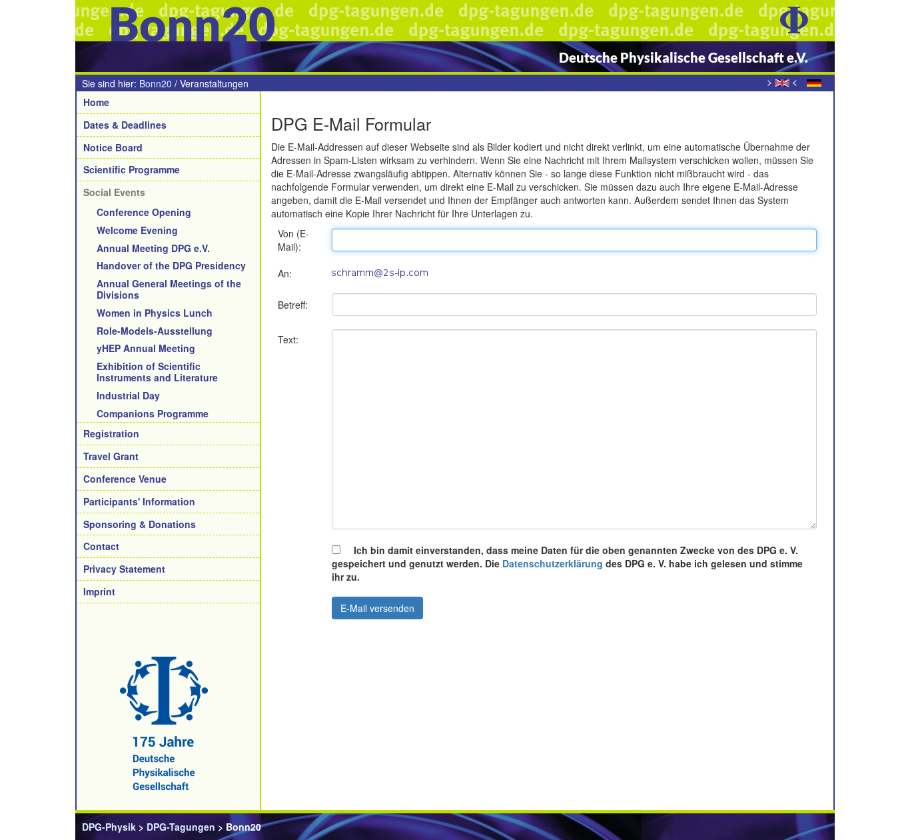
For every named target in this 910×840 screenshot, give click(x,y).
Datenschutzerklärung (552, 563)
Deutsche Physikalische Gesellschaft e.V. (683, 57)
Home (96, 102)
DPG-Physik (109, 826)
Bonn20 (155, 83)
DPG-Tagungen (181, 826)
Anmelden (805, 826)
